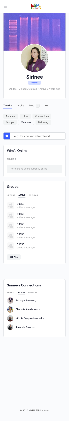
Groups (10, 122)
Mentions (26, 122)
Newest (11, 195)
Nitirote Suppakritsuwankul (30, 318)
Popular (33, 195)
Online (11, 159)
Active (22, 195)
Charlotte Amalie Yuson (28, 309)
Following (43, 122)
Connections (42, 116)
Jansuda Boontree (25, 327)
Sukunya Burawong (26, 300)
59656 (20, 203)
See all (14, 257)
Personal (10, 116)
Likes (25, 116)
